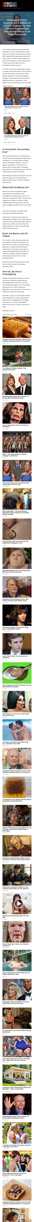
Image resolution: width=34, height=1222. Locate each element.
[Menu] (30, 5)
